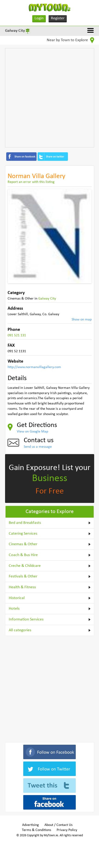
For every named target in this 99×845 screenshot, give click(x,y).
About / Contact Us (58, 825)
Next (84, 236)
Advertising (30, 825)
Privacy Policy (67, 830)
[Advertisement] (49, 97)
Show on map (82, 319)
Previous (14, 236)
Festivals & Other (23, 576)
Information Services (26, 619)
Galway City (15, 31)
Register (57, 18)
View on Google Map (32, 431)
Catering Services (23, 533)
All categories (20, 630)
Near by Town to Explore (68, 40)
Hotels (14, 608)
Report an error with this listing (31, 182)
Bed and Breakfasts (25, 523)
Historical (17, 598)
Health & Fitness (22, 587)
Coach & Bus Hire (23, 555)
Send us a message (38, 447)
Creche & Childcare (25, 566)
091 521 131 (17, 335)
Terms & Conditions (36, 830)
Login (39, 18)
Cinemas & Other (23, 544)
